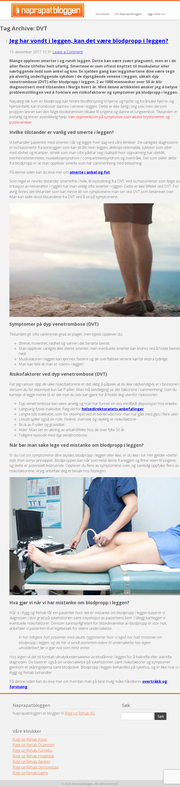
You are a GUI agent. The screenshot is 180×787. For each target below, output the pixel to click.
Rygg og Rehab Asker (29, 739)
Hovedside (102, 14)
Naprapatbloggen (48, 10)
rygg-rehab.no (156, 14)
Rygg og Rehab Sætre (30, 772)
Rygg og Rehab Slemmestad (35, 767)
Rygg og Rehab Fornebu (32, 750)
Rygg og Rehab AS (80, 713)
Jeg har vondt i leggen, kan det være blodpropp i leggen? (88, 40)
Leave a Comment (67, 51)
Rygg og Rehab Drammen (33, 744)
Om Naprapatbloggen (128, 14)
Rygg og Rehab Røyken (31, 761)
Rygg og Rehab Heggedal (33, 755)
